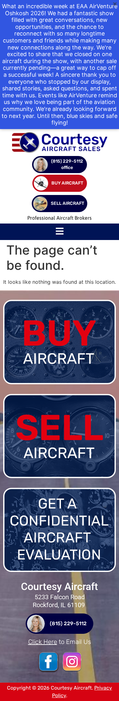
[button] (59, 232)
